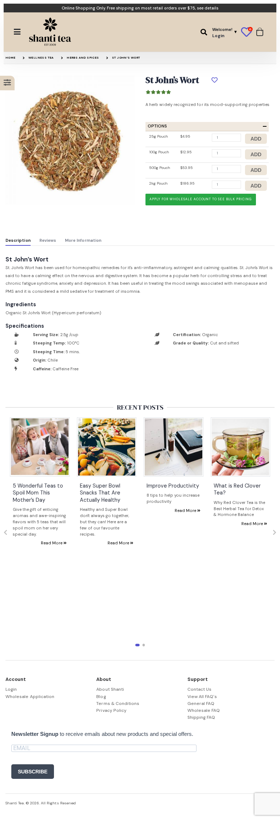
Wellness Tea (41, 57)
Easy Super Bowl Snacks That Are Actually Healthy (100, 492)
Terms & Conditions (117, 703)
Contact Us (199, 689)
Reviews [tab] (47, 240)
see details (207, 8)
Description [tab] (18, 240)
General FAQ (201, 703)
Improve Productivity (173, 485)
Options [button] (157, 126)
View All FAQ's (202, 696)
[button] (203, 32)
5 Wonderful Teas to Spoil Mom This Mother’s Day (38, 492)
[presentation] (5, 532)
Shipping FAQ (201, 717)
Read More (52, 542)
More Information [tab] (83, 240)
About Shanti (110, 689)
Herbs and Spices (83, 57)
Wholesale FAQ (203, 710)
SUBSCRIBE (32, 771)
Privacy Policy (111, 710)
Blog (101, 696)
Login (11, 689)
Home (10, 57)
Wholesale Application (29, 696)
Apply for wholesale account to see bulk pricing (200, 199)
